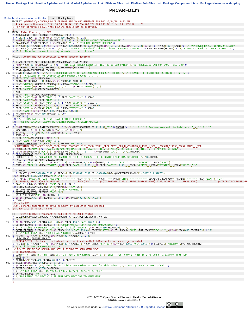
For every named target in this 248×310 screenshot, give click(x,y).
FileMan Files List (117, 3)
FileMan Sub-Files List (146, 3)
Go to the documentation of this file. (25, 18)
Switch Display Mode (61, 18)
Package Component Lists (180, 3)
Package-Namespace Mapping (220, 3)
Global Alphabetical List (87, 3)
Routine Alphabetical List (52, 3)
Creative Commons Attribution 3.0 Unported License (133, 306)
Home (10, 3)
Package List (24, 3)
